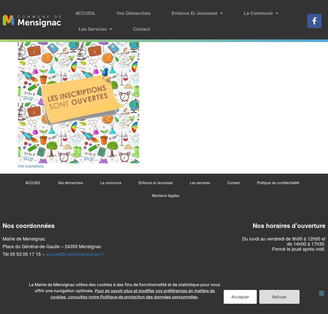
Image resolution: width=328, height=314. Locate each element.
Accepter (240, 296)
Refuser (279, 296)
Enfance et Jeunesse (194, 13)
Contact (141, 29)
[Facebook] (314, 21)
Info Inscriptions (31, 166)
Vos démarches (133, 13)
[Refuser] (321, 293)
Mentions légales (165, 195)
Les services (93, 29)
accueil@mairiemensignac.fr (75, 253)
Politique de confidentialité (278, 182)
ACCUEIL (85, 13)
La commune (258, 13)
